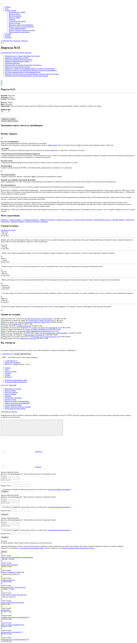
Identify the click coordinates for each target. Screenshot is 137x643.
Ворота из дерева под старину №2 (37, 322)
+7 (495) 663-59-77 (7, 41)
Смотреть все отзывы (8, 230)
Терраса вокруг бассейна (28, 338)
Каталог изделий (10, 10)
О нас (7, 8)
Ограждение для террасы (17, 21)
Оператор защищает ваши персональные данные (78, 548)
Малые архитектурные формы (19, 32)
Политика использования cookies (16, 380)
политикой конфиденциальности (59, 489)
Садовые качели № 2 (24, 326)
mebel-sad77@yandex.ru (13, 362)
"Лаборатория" (52, 145)
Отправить (5, 491)
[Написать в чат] (32, 428)
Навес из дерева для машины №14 (38, 329)
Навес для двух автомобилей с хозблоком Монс (51, 333)
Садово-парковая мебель (17, 28)
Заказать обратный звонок (10, 121)
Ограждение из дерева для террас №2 (41, 320)
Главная (7, 7)
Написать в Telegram (21, 41)
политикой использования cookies (32, 548)
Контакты (8, 37)
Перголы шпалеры (15, 16)
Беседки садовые (14, 23)
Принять (4, 551)
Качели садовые (14, 14)
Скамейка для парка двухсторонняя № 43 (45, 327)
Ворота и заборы (14, 17)
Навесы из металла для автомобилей (21, 26)
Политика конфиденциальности (16, 382)
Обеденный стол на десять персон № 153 (45, 336)
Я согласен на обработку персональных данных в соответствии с (37, 489)
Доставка (8, 34)
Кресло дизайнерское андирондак (37, 331)
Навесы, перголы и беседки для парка (22, 30)
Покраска (12, 19)
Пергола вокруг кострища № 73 (35, 335)
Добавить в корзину (9, 119)
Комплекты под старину (17, 12)
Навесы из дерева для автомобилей (21, 25)
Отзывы (7, 35)
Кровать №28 (16, 324)
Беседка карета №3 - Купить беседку (40, 319)
